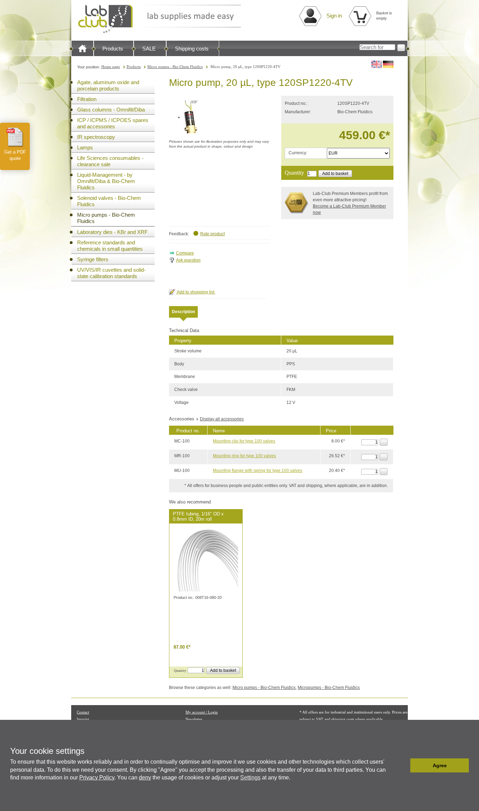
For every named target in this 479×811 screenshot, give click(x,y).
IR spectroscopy (96, 137)
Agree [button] (440, 765)
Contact (83, 712)
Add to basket (335, 173)
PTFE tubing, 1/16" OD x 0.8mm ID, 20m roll (198, 516)
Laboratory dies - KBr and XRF (112, 232)
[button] (403, 765)
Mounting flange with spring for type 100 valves (257, 470)
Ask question (188, 260)
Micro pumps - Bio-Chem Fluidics (175, 67)
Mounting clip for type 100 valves (244, 441)
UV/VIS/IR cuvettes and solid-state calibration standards (111, 273)
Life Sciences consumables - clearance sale (110, 161)
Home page (110, 67)
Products (112, 49)
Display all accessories (222, 419)
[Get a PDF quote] (15, 137)
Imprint (83, 719)
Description (183, 311)
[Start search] (401, 47)
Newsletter (193, 719)
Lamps (85, 147)
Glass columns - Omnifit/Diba (111, 110)
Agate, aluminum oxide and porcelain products (108, 85)
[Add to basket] (383, 442)
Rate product (212, 233)
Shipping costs (192, 49)
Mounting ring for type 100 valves (244, 455)
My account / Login (201, 712)
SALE (149, 49)
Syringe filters (92, 259)
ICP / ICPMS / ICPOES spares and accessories (112, 123)
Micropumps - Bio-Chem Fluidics (329, 687)
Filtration (86, 99)
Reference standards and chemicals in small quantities (110, 245)
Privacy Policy (96, 777)
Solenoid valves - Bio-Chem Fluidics (109, 201)
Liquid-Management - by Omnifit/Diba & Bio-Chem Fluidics (106, 181)
